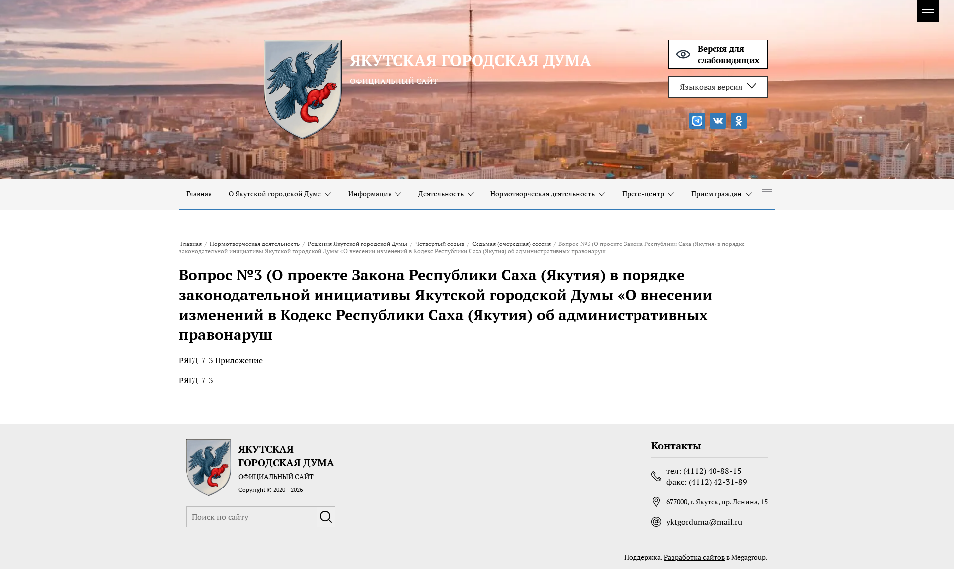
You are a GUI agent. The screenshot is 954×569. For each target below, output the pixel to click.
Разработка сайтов (694, 557)
